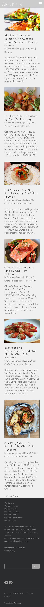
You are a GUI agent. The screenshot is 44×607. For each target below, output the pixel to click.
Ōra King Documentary (13, 518)
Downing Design (15, 48)
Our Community (10, 509)
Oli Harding (16, 126)
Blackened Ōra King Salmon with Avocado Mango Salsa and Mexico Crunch (21, 40)
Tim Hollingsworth (27, 280)
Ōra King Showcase (11, 512)
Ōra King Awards (10, 515)
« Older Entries (12, 496)
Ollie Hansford (17, 364)
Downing (17, 603)
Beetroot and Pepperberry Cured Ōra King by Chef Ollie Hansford (20, 352)
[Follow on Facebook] (6, 582)
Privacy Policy (9, 551)
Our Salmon (9, 503)
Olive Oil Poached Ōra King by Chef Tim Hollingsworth (19, 271)
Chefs (7, 126)
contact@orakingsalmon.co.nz (16, 541)
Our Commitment (11, 506)
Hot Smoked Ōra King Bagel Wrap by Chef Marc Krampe (21, 193)
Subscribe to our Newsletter (15, 548)
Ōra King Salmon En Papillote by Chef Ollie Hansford (19, 446)
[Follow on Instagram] (11, 582)
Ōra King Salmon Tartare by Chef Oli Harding (21, 117)
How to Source (10, 521)
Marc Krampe (17, 203)
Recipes (8, 52)
